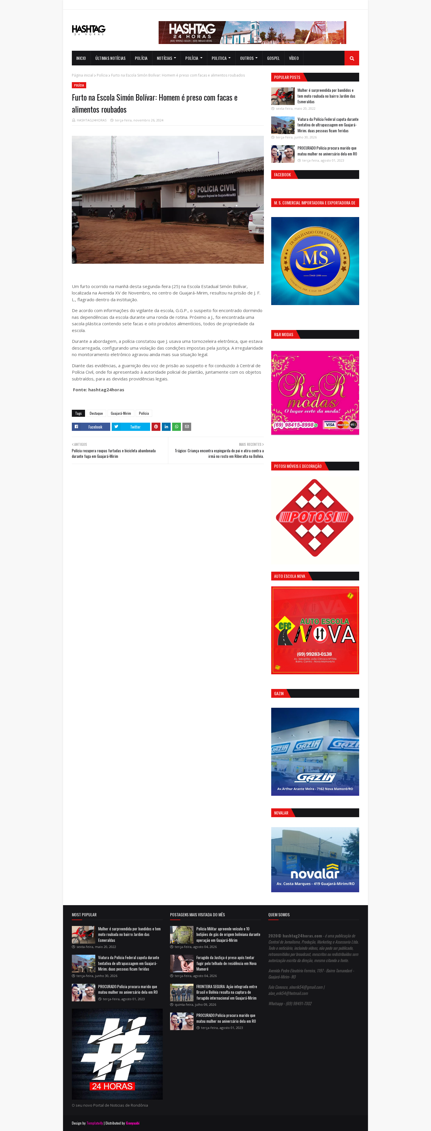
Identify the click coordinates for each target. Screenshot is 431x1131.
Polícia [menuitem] (141, 58)
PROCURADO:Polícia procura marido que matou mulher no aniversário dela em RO (327, 151)
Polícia (102, 75)
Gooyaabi (133, 1122)
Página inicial (82, 75)
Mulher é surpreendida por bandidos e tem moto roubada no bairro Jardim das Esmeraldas (326, 95)
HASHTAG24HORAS (91, 120)
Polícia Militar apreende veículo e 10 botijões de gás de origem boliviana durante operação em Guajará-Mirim (228, 934)
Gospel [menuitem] (273, 58)
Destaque (96, 413)
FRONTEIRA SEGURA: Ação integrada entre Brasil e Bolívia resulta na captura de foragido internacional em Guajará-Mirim (226, 992)
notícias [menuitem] (164, 58)
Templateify (94, 1122)
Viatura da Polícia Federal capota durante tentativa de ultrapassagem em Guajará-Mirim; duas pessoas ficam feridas (328, 124)
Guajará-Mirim (121, 413)
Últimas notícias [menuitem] (110, 58)
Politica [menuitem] (219, 58)
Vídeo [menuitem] (294, 58)
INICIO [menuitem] (81, 58)
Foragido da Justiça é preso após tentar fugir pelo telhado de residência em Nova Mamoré (226, 963)
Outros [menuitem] (247, 58)
